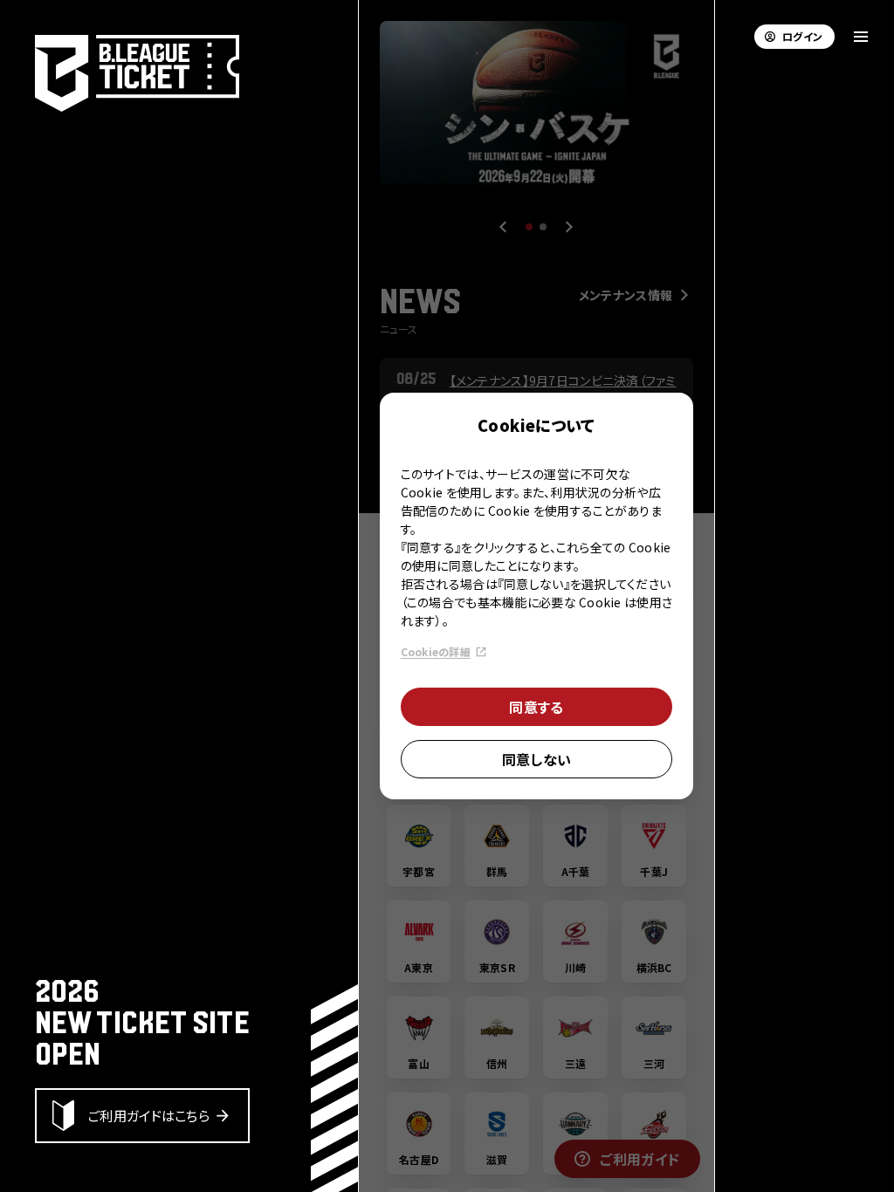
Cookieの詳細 (436, 651)
